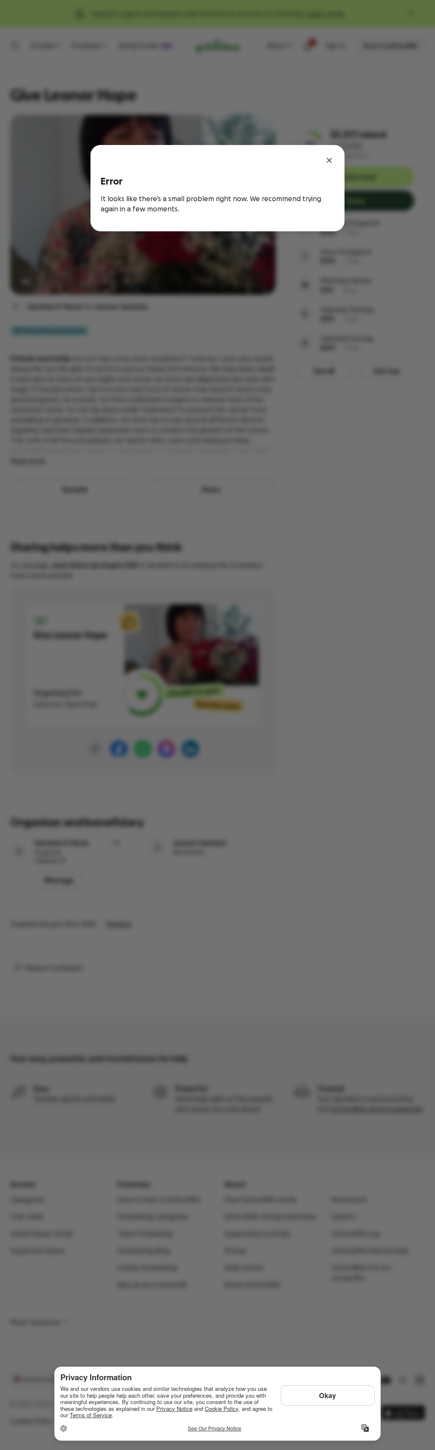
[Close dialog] (329, 160)
